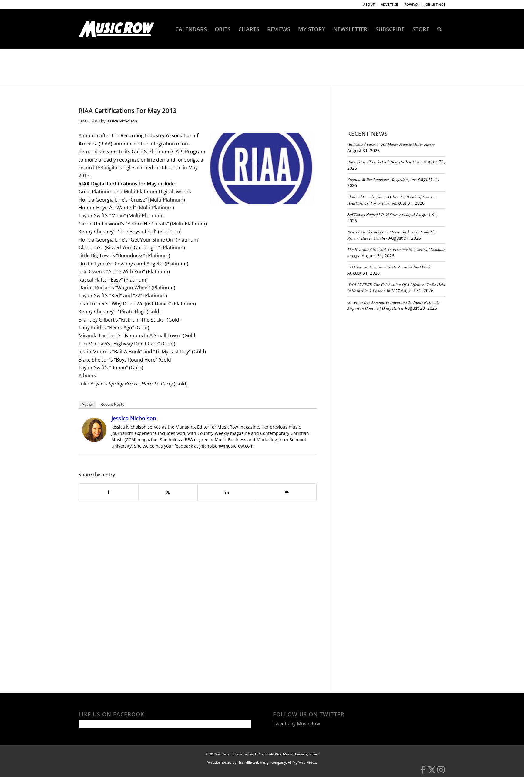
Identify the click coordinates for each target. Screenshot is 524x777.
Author (87, 404)
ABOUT (369, 4)
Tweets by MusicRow (296, 723)
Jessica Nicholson (121, 121)
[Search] (439, 29)
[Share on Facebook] (108, 492)
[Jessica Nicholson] (94, 440)
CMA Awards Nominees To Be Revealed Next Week (388, 267)
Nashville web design (253, 762)
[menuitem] (369, 4)
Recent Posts (112, 404)
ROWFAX (411, 4)
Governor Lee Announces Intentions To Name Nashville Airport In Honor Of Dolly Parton (393, 305)
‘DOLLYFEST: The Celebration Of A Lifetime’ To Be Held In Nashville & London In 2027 (396, 287)
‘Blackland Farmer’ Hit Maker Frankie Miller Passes (391, 144)
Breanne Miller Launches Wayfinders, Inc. (382, 179)
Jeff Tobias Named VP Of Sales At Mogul (381, 214)
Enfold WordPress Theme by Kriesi (291, 754)
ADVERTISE (389, 4)
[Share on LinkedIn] (227, 492)
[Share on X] (168, 492)
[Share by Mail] (286, 492)
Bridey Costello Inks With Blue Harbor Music (384, 162)
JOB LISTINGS (435, 4)
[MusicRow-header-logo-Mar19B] (116, 29)
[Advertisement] (392, 357)
